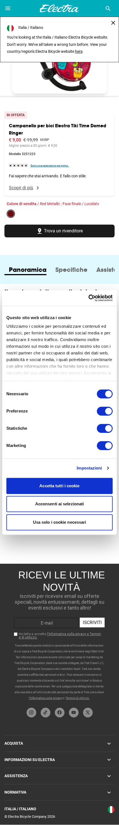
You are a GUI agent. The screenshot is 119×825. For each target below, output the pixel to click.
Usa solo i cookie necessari (59, 522)
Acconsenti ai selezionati (59, 503)
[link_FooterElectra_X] (88, 712)
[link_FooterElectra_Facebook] (59, 712)
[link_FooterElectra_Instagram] (31, 712)
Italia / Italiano (20, 809)
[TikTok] (45, 712)
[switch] (105, 411)
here (78, 51)
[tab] (27, 269)
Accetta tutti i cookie (59, 485)
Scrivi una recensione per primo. (49, 165)
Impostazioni (89, 468)
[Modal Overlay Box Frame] (59, 634)
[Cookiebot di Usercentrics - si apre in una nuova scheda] (88, 298)
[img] (18, 165)
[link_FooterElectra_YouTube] (74, 712)
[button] (59, 67)
